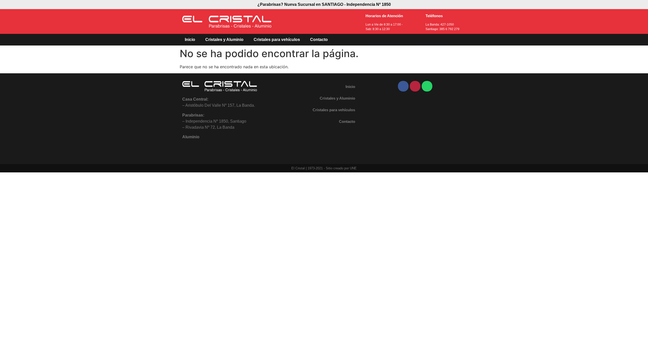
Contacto (319, 39)
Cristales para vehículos (277, 39)
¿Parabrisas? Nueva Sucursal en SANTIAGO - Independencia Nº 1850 (324, 4)
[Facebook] (403, 86)
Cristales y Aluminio (224, 39)
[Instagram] (415, 86)
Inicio (190, 39)
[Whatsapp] (427, 86)
